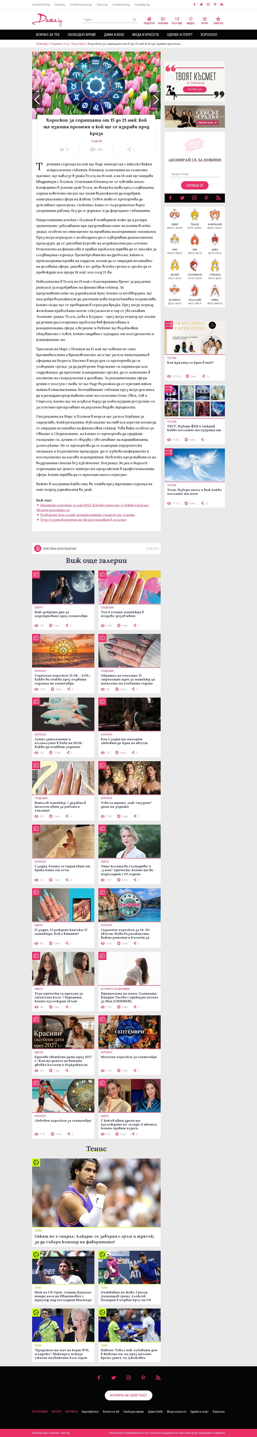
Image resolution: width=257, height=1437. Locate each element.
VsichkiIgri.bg (142, 4)
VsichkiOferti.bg (41, 4)
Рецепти (149, 23)
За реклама (40, 1411)
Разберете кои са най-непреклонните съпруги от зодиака (87, 515)
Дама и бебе (114, 34)
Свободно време (82, 34)
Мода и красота (145, 34)
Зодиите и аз (59, 44)
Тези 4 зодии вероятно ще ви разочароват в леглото (83, 520)
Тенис (96, 1148)
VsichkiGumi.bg (121, 4)
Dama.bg (60, 4)
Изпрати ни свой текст (128, 1395)
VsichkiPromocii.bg (81, 4)
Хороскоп (209, 34)
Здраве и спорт (180, 34)
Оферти (218, 23)
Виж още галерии (96, 560)
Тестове (176, 23)
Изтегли (195, 89)
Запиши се (195, 185)
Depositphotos (90, 1411)
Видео (191, 23)
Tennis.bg (102, 4)
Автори (56, 1411)
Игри (205, 23)
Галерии (163, 23)
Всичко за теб (48, 34)
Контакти (71, 1411)
